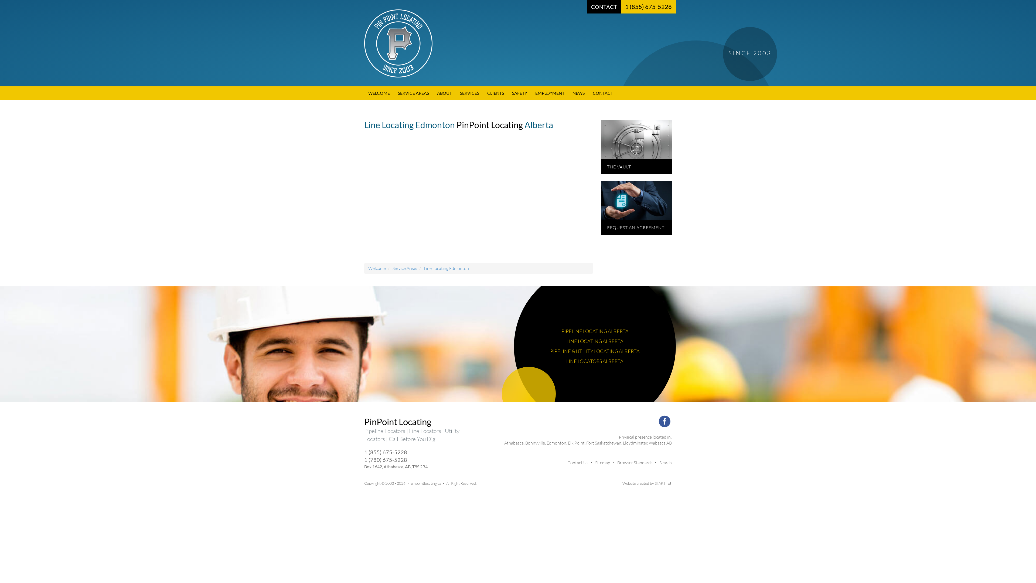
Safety (519, 93)
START (660, 483)
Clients (495, 93)
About (444, 93)
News (578, 93)
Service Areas (413, 93)
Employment (549, 93)
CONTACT (604, 7)
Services (469, 93)
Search (665, 462)
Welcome (379, 93)
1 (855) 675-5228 (648, 6)
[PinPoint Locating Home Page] (518, 43)
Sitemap (602, 462)
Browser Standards (635, 462)
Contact (603, 93)
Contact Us (577, 462)
